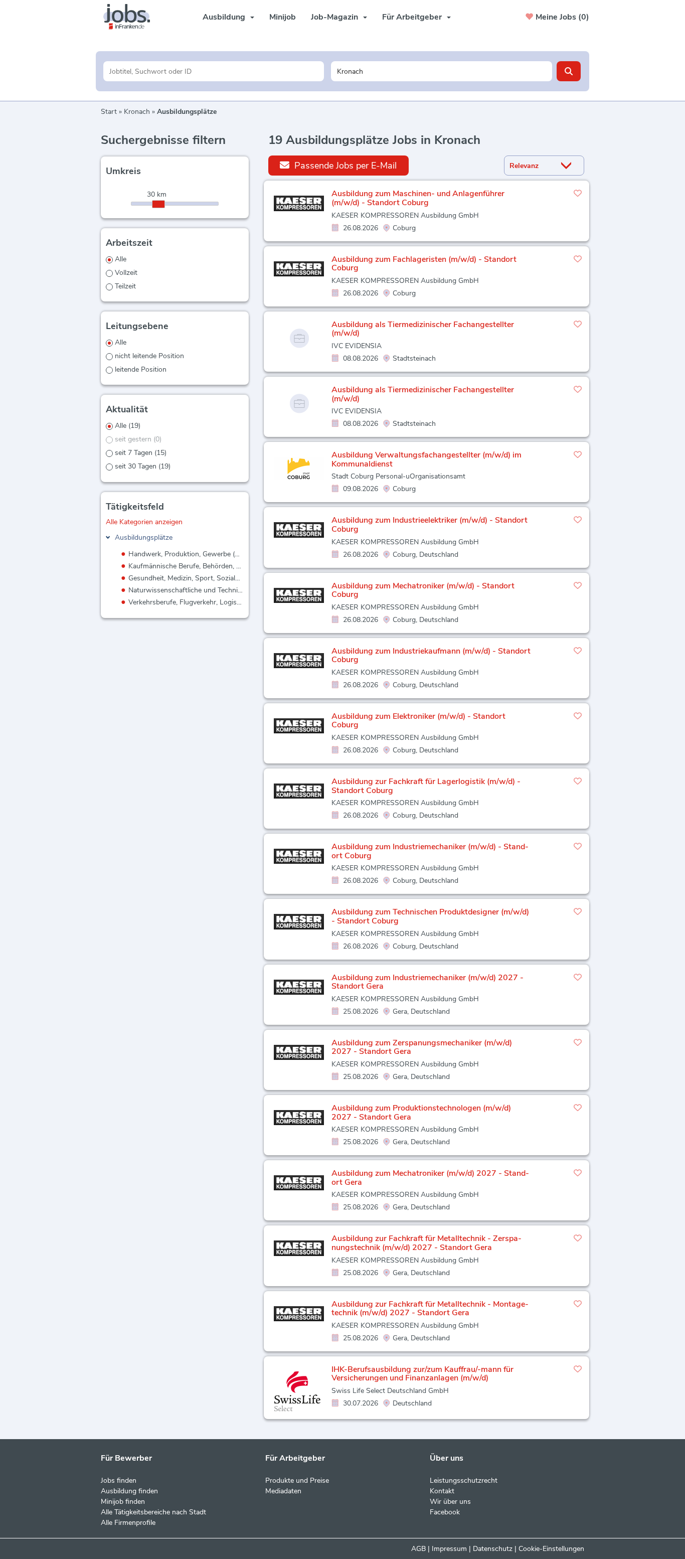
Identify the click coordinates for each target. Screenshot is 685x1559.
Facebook (445, 1512)
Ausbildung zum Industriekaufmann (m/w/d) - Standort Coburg (431, 656)
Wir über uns (450, 1501)
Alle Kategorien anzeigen (144, 522)
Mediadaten (283, 1491)
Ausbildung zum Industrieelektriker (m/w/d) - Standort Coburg (429, 525)
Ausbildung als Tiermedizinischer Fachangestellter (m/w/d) (422, 329)
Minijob (282, 17)
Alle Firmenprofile (128, 1522)
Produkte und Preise (297, 1480)
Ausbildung (224, 17)
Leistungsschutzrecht (463, 1480)
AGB (418, 1548)
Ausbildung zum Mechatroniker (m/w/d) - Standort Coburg (423, 590)
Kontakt (442, 1491)
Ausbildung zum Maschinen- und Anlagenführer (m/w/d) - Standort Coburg (417, 198)
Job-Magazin (334, 17)
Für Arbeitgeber (412, 17)
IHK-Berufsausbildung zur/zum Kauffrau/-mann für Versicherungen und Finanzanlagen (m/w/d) (422, 1374)
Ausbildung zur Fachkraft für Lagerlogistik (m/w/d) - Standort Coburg (426, 786)
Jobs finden (118, 1480)
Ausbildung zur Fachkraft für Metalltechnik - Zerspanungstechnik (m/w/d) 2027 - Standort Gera (426, 1243)
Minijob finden (123, 1501)
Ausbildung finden (129, 1491)
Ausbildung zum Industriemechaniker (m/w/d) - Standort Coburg (430, 851)
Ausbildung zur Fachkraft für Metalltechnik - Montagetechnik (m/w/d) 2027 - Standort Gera (430, 1309)
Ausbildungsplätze (144, 537)
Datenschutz (492, 1548)
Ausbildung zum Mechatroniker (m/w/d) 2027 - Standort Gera (430, 1178)
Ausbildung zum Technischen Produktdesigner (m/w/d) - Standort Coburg (430, 916)
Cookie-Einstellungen (551, 1548)
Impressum (449, 1548)
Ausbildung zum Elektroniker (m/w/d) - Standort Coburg (418, 721)
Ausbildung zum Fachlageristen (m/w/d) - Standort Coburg (424, 264)
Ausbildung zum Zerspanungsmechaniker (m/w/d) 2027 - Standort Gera (421, 1047)
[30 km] (158, 204)
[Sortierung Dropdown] (569, 166)
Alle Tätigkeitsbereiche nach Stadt (153, 1512)
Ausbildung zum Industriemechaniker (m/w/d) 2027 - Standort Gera (427, 982)
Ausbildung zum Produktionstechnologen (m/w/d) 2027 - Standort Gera (421, 1113)
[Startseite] (130, 17)
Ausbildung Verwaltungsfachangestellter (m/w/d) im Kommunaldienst (426, 459)
